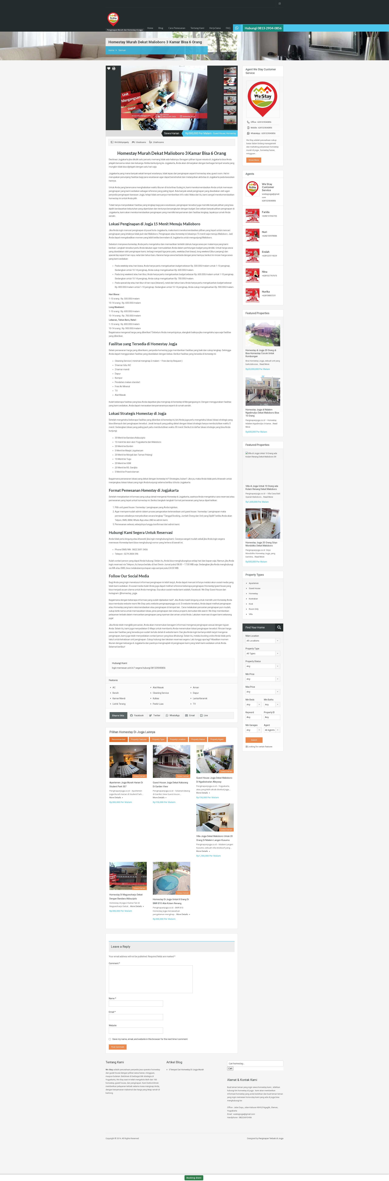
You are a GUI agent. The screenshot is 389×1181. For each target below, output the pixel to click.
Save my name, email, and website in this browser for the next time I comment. (150, 1039)
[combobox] (263, 640)
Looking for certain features (259, 747)
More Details (115, 797)
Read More (264, 364)
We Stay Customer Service (268, 187)
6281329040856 (264, 122)
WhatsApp (175, 715)
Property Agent (217, 739)
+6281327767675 (269, 275)
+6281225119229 (269, 256)
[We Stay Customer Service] (253, 188)
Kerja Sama (215, 28)
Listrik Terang (119, 704)
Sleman (122, 50)
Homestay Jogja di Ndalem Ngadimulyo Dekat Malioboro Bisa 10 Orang (262, 412)
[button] (108, 69)
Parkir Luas (158, 704)
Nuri (264, 231)
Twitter (156, 715)
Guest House (254, 588)
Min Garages (252, 725)
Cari (230, 1068)
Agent (267, 725)
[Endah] (253, 255)
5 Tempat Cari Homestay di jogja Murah (186, 1069)
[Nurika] (253, 295)
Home (150, 28)
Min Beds (250, 699)
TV (194, 704)
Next (219, 98)
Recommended (118, 739)
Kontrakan (253, 599)
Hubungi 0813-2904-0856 (263, 28)
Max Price (250, 687)
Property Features (138, 739)
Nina (264, 271)
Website (113, 1025)
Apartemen (254, 583)
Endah (265, 251)
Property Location (178, 739)
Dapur (196, 693)
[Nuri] (253, 235)
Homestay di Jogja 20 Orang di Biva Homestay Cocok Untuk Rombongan (261, 353)
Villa (251, 614)
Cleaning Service (161, 693)
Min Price (250, 674)
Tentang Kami (197, 28)
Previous (108, 98)
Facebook (139, 715)
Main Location (252, 636)
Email (192, 715)
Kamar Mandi (119, 698)
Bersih (116, 693)
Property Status (198, 739)
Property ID (269, 712)
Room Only (253, 609)
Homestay (253, 593)
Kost (251, 604)
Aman (196, 687)
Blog (160, 28)
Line (206, 715)
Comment (114, 963)
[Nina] (253, 275)
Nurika (266, 291)
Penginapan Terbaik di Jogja (271, 1138)
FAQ (228, 28)
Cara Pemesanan (176, 28)
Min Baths (269, 699)
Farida (265, 212)
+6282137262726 (269, 216)
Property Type (158, 739)
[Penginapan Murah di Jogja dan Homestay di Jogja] (113, 21)
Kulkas (156, 698)
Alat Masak (158, 687)
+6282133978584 (269, 236)
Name (112, 998)
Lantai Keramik (200, 698)
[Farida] (253, 215)
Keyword (250, 712)
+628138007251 (269, 295)
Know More (254, 160)
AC (114, 687)
